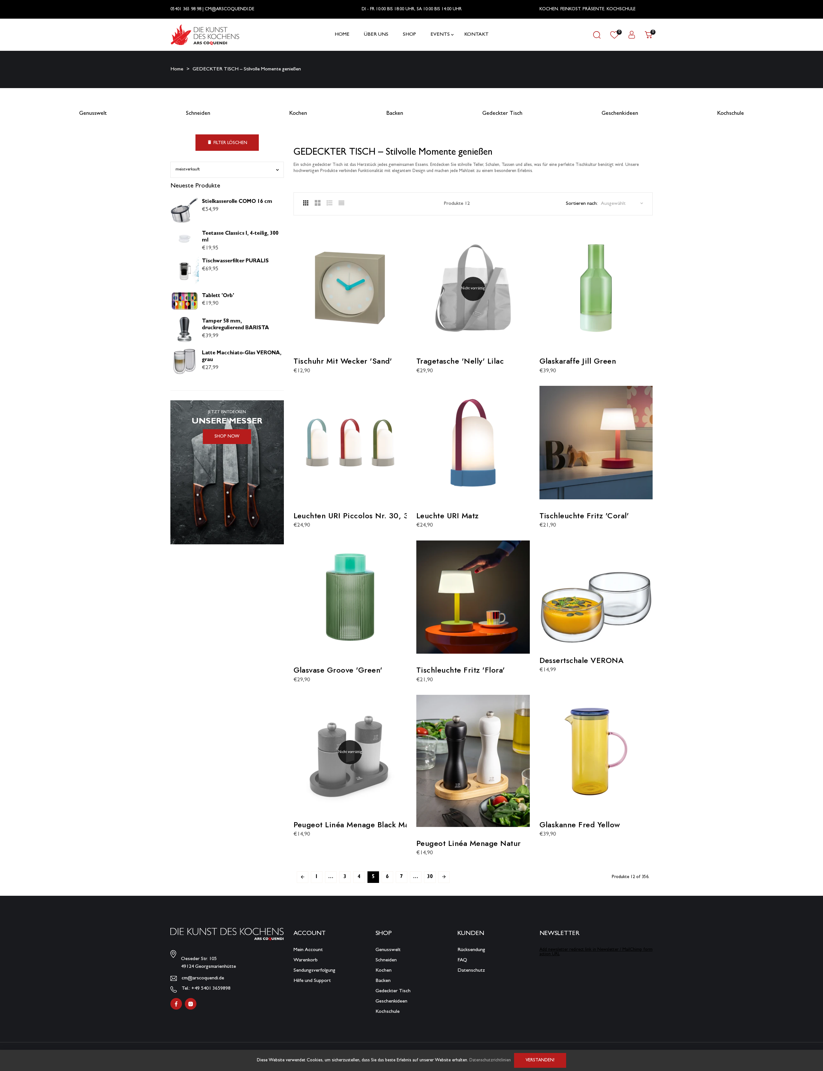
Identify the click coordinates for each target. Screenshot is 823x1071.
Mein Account (308, 950)
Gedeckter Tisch (502, 114)
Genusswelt (93, 114)
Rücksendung (471, 950)
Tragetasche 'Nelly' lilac (460, 361)
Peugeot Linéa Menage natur (468, 843)
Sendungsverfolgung (314, 970)
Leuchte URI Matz (447, 515)
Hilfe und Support (312, 981)
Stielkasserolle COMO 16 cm (237, 201)
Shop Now (227, 436)
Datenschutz (471, 970)
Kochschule (730, 114)
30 (430, 877)
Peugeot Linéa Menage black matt (354, 824)
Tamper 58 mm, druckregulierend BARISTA (235, 325)
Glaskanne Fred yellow (579, 824)
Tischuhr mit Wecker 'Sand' (343, 361)
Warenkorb (306, 960)
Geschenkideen (619, 114)
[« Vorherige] (302, 877)
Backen (394, 114)
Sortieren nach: (582, 203)
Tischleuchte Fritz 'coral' (584, 515)
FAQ (462, 960)
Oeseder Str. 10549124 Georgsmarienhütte (208, 963)
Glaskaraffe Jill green (577, 361)
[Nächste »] (444, 877)
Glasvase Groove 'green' (338, 670)
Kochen (298, 114)
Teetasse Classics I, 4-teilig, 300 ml (240, 237)
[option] (227, 289)
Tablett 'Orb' (218, 296)
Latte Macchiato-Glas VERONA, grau (241, 357)
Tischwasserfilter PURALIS (235, 261)
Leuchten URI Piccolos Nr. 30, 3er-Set (362, 515)
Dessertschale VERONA (581, 660)
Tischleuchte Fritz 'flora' (460, 670)
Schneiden (198, 114)
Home (176, 69)
